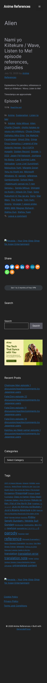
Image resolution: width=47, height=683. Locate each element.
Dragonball (21, 493)
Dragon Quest (34, 493)
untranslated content (24, 565)
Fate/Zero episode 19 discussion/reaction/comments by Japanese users (22, 422)
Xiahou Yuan (24, 212)
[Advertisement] (23, 658)
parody (22, 175)
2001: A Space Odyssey (13, 483)
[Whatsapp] (7, 272)
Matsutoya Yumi (12, 167)
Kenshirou (24, 517)
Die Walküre (32, 135)
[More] (12, 272)
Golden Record (22, 151)
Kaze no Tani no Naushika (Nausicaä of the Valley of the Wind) (23, 513)
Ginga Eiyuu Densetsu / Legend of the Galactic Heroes (20, 143)
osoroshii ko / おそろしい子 (28, 528)
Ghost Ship (24, 139)
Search (8, 321)
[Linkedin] (22, 267)
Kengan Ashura (14, 517)
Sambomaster (11, 179)
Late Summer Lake (25, 159)
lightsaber (9, 163)
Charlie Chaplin (12, 127)
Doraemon (9, 493)
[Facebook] (7, 267)
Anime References (17, 6)
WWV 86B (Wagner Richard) (19, 208)
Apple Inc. (7, 486)
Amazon (26, 483)
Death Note (9, 490)
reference (32, 175)
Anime (11, 115)
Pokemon (21, 534)
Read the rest (16, 107)
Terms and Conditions (15, 605)
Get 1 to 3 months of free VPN (23, 288)
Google (34, 151)
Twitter (30, 559)
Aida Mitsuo (22, 123)
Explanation (22, 115)
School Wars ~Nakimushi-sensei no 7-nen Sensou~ (19, 183)
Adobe (11, 123)
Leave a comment (17, 216)
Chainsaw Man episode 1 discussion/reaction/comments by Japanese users (22, 388)
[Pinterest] (27, 267)
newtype (11, 528)
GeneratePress (24, 629)
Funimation (8, 497)
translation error (28, 553)
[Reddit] (17, 267)
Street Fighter (10, 547)
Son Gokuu (29, 543)
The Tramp (16, 200)
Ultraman (8, 566)
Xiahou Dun (10, 212)
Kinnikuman (19, 525)
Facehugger (10, 139)
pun (27, 534)
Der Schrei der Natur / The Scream (27, 490)
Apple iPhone (16, 486)
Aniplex (32, 483)
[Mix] (37, 267)
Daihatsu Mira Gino (14, 135)
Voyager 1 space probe (25, 204)
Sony (32, 196)
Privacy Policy (11, 601)
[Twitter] (12, 267)
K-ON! (33, 510)
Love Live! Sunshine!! (27, 163)
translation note (16, 558)
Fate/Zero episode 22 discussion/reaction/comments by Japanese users (22, 400)
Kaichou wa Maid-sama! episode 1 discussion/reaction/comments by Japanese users (22, 433)
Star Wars (37, 543)
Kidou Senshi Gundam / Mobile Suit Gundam (21, 521)
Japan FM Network (20, 155)
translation (10, 553)
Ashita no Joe (27, 486)
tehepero (20, 546)
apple (38, 483)
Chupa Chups (33, 131)
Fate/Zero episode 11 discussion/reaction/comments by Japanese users (22, 411)
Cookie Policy (11, 597)
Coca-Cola (36, 486)
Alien (32, 123)
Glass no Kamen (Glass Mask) (27, 497)
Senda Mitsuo (22, 188)
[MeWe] (32, 267)
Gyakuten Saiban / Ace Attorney (17, 500)
